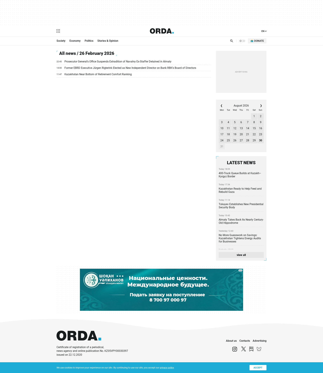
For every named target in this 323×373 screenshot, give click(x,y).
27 (241, 140)
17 (221, 134)
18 (228, 134)
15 (254, 128)
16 (260, 128)
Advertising (259, 340)
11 (228, 128)
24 (221, 140)
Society (61, 40)
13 (241, 128)
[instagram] (234, 350)
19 (234, 134)
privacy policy (167, 367)
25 (228, 140)
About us (231, 340)
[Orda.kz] (79, 343)
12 (234, 128)
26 (234, 140)
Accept (258, 367)
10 (221, 128)
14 (247, 128)
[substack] (251, 350)
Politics (89, 40)
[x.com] (243, 350)
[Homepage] (162, 31)
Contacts (244, 340)
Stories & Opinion (107, 40)
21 (247, 134)
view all (241, 255)
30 (260, 140)
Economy (75, 40)
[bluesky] (259, 350)
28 (247, 140)
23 (260, 134)
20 (241, 134)
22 (254, 134)
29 (254, 140)
